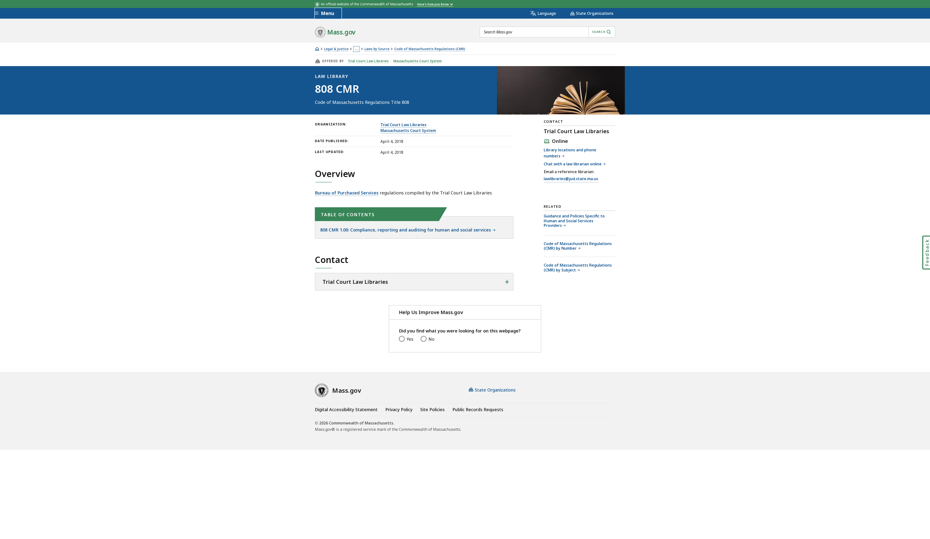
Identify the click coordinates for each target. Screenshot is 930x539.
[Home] (317, 49)
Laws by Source (376, 49)
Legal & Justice (336, 49)
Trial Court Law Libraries (368, 61)
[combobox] (547, 32)
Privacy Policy (398, 409)
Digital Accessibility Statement (346, 409)
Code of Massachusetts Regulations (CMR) (429, 49)
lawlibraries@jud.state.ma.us (571, 178)
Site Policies (432, 409)
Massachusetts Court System (417, 61)
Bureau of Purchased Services (347, 193)
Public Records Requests (477, 409)
